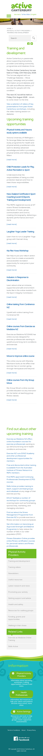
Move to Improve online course (20, 356)
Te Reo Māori (25, 14)
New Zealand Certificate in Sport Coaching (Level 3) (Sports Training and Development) (21, 197)
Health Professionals (21, 693)
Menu (9, 16)
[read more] (12, 160)
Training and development (19, 561)
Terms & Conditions (13, 730)
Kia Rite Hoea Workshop (17, 250)
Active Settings (23, 711)
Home (9, 28)
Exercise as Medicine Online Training (19, 639)
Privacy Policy (31, 730)
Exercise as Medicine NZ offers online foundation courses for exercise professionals (19, 441)
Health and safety (15, 604)
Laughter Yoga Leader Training (20, 231)
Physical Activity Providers (18, 31)
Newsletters (13, 573)
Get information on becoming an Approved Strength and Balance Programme (20, 526)
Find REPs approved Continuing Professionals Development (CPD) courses (21, 479)
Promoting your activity (18, 592)
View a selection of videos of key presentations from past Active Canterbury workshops (20, 106)
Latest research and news (19, 586)
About (23, 730)
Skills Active (13, 646)
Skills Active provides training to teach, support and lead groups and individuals (20, 488)
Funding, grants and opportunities (16, 618)
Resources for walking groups (20, 610)
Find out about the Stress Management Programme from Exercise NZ (20, 515)
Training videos (14, 567)
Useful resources (15, 580)
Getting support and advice (19, 598)
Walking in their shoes (17, 625)
